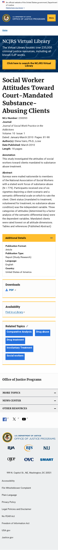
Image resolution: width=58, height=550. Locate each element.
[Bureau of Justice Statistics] (29, 452)
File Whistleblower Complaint (16, 488)
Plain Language (9, 495)
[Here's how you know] (29, 5)
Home (4, 30)
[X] (15, 420)
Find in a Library (14, 312)
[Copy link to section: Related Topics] (26, 325)
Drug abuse (42, 331)
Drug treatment (15, 339)
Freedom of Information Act (15, 523)
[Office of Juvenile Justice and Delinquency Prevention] (11, 462)
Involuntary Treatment (19, 347)
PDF (11, 289)
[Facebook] (5, 420)
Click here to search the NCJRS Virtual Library (29, 64)
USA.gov (6, 530)
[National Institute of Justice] (47, 450)
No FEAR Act (8, 516)
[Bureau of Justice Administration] (11, 450)
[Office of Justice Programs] (6, 18)
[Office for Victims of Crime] (29, 461)
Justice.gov (7, 537)
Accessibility (8, 481)
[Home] (29, 18)
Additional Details (15, 237)
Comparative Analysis (19, 331)
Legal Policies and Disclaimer (16, 509)
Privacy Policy (9, 502)
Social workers (15, 355)
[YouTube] (25, 420)
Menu (51, 18)
